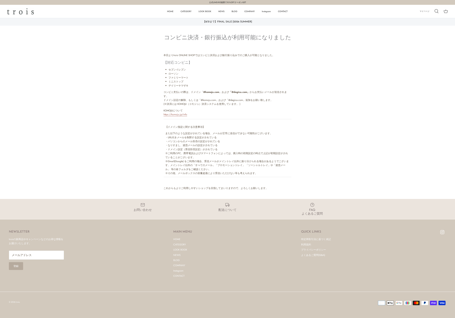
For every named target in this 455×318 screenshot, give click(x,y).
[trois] (20, 11)
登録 (16, 266)
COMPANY (249, 11)
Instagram (266, 11)
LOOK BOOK (205, 11)
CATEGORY (186, 11)
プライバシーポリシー (313, 249)
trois (18, 302)
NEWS (221, 11)
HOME (170, 11)
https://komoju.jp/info (175, 114)
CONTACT (283, 11)
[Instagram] (442, 232)
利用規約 (306, 244)
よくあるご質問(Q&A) (313, 255)
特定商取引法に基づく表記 (316, 239)
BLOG (234, 11)
